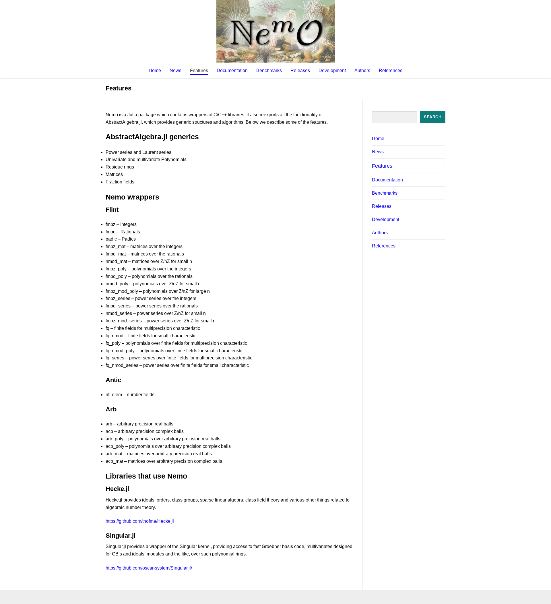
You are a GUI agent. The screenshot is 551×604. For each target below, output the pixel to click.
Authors (380, 232)
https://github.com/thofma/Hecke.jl (140, 521)
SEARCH (432, 117)
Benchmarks (384, 193)
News (378, 151)
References (383, 245)
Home (378, 138)
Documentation (387, 179)
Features (382, 166)
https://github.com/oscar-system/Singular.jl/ (149, 568)
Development (385, 219)
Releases (381, 206)
